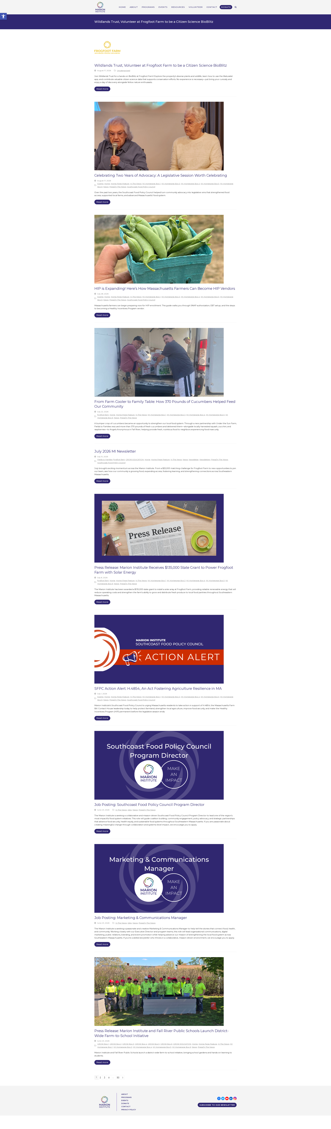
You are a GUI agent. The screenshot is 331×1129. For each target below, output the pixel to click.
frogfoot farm (103, 415)
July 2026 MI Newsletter (115, 451)
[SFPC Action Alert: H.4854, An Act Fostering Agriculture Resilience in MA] (159, 649)
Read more (102, 89)
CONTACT (125, 1106)
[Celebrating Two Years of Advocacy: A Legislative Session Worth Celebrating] (159, 136)
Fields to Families (104, 460)
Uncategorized (123, 70)
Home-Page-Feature (120, 184)
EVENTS (124, 1100)
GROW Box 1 (103, 1044)
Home (107, 184)
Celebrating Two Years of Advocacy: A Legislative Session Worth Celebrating (160, 175)
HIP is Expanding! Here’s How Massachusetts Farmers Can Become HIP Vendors (164, 288)
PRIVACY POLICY (128, 1110)
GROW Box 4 (141, 1044)
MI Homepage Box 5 (210, 184)
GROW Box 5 (154, 1044)
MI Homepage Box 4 (190, 184)
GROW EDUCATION (135, 460)
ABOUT (124, 1094)
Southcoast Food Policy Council (141, 187)
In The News (135, 184)
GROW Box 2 (115, 1044)
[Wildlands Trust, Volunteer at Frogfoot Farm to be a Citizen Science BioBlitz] (107, 47)
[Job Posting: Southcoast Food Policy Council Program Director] (159, 765)
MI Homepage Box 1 (151, 184)
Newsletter (194, 460)
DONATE (125, 1103)
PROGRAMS (126, 1097)
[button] (3, 16)
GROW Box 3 (128, 1044)
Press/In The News (117, 187)
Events (100, 184)
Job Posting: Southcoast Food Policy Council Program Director (149, 804)
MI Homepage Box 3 (170, 184)
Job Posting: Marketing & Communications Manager (140, 918)
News (105, 187)
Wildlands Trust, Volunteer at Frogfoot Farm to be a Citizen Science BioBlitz (160, 65)
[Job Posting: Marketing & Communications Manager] (159, 878)
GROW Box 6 (166, 1044)
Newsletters (205, 460)
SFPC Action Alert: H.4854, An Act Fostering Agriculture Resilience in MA (158, 688)
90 (119, 1077)
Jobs (130, 810)
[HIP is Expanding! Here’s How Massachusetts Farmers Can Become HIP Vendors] (159, 249)
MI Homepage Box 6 (181, 1047)
